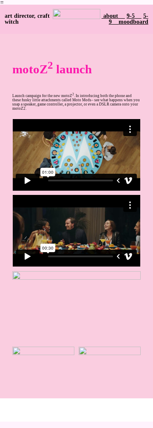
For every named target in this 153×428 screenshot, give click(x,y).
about (113, 16)
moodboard (133, 22)
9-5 (131, 16)
